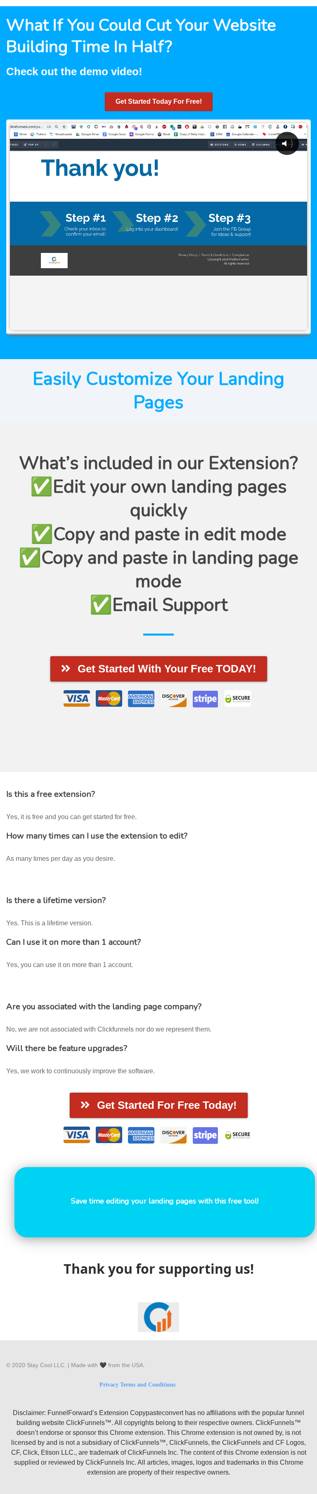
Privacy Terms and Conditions (137, 1385)
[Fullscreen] (249, 323)
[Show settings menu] (233, 323)
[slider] (125, 323)
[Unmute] (216, 323)
